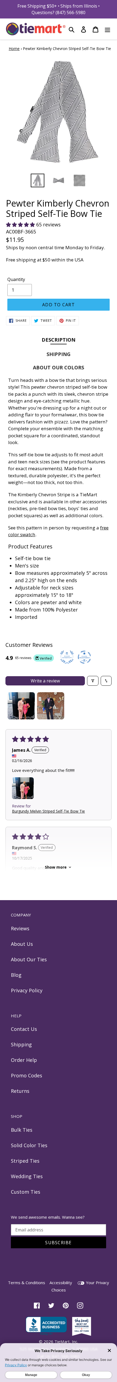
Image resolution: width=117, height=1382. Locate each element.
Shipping (21, 1044)
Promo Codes (26, 1075)
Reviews (20, 928)
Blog (16, 975)
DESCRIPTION (58, 339)
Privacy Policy (26, 990)
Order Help (24, 1060)
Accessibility (61, 1282)
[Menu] (107, 29)
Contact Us (24, 1029)
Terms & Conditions (26, 1282)
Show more (56, 867)
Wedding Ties (27, 1176)
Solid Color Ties (29, 1145)
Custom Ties (25, 1191)
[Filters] (92, 681)
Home (14, 48)
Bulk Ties (21, 1130)
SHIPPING (58, 354)
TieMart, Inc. (66, 1341)
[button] (21, 224)
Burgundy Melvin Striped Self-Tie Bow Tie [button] (48, 811)
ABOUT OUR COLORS (58, 367)
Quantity (16, 279)
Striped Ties (25, 1161)
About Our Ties (29, 959)
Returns (20, 1091)
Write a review (45, 681)
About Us (22, 944)
